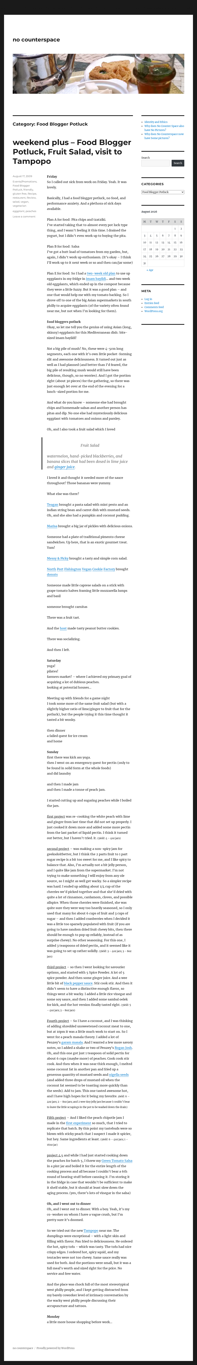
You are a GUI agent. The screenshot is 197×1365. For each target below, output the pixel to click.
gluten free (20, 193)
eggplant (18, 211)
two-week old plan (101, 273)
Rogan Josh (123, 1048)
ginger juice (64, 467)
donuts (52, 574)
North (51, 569)
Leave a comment (24, 216)
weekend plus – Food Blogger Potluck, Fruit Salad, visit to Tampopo (72, 152)
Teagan (52, 504)
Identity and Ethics (156, 122)
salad (16, 201)
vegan (24, 201)
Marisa (52, 526)
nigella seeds (119, 1075)
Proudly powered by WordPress (56, 1348)
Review (31, 197)
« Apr (150, 270)
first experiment (78, 1123)
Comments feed (154, 307)
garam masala (72, 1042)
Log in (148, 299)
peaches (31, 211)
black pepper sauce (78, 983)
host (63, 628)
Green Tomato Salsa (117, 1161)
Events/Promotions (25, 181)
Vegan (87, 569)
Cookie (97, 569)
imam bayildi (96, 279)
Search (145, 157)
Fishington (72, 569)
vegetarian (19, 205)
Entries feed (151, 303)
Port (60, 569)
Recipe (32, 193)
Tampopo (91, 1230)
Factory (109, 569)
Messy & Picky (57, 558)
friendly (28, 189)
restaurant (19, 197)
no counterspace (36, 39)
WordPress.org (153, 311)
